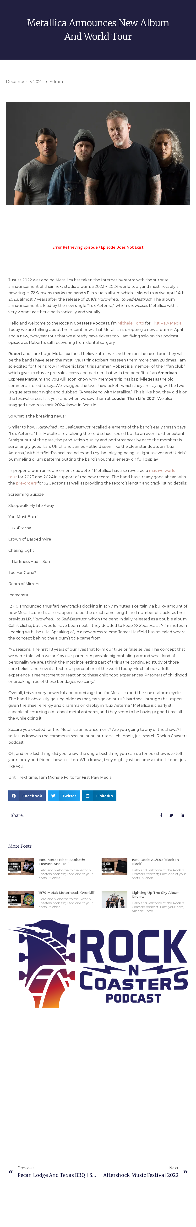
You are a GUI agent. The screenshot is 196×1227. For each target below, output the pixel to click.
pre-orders (26, 483)
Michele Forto (131, 323)
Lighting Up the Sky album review (156, 895)
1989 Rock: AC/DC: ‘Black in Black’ (155, 862)
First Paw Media (166, 323)
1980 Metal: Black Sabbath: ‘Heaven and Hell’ (61, 862)
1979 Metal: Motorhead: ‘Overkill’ (66, 893)
